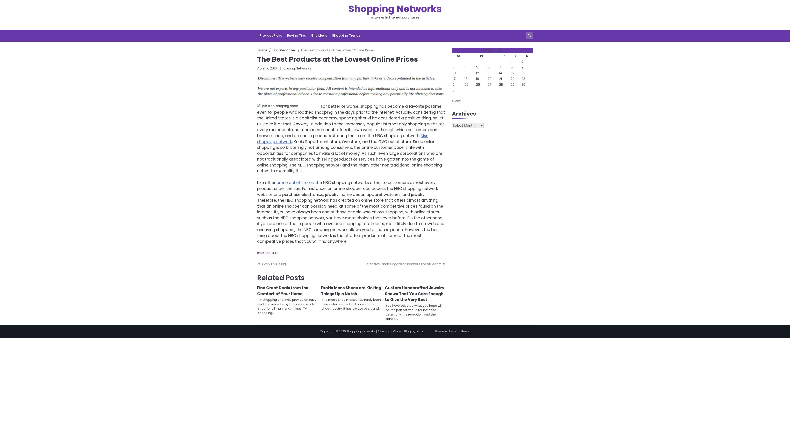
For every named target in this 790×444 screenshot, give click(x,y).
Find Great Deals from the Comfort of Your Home (282, 291)
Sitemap (384, 331)
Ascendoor (424, 331)
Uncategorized (267, 253)
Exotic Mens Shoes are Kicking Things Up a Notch (351, 291)
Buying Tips (296, 35)
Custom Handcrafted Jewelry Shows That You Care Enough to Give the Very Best (414, 293)
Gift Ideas (319, 35)
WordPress (461, 331)
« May (456, 100)
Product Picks (271, 35)
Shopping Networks (395, 8)
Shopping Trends (346, 35)
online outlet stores (295, 182)
